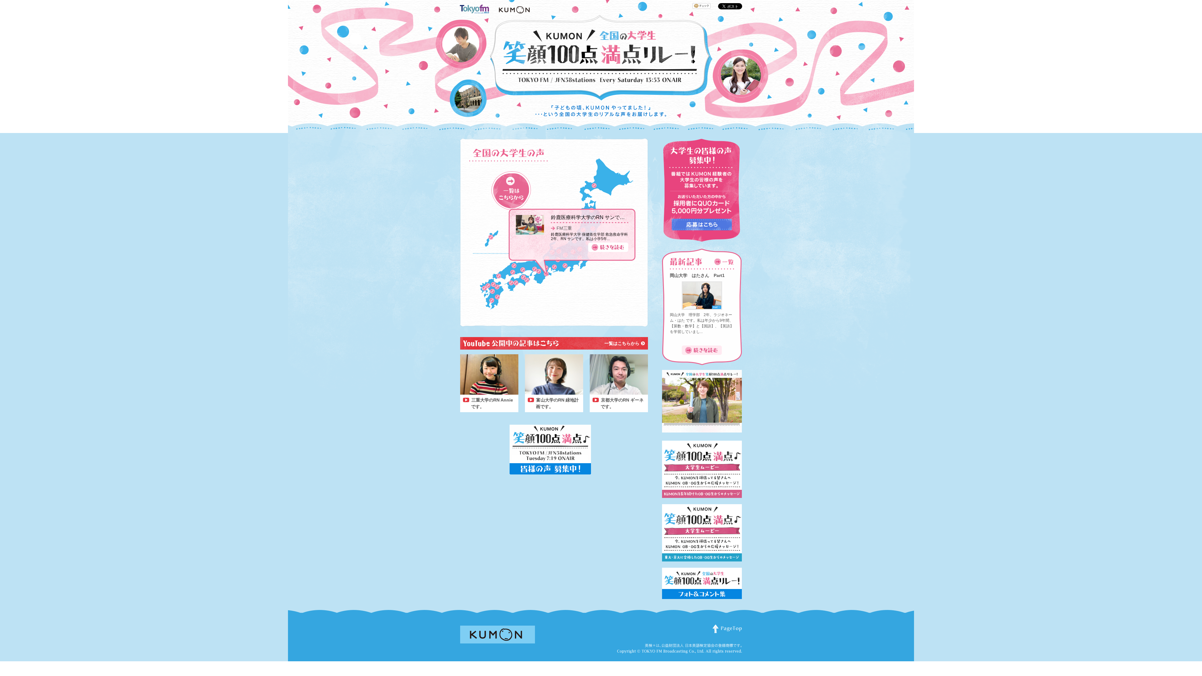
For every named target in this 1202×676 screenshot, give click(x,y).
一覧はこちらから (622, 343)
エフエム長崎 (484, 288)
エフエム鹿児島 (563, 287)
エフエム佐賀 (488, 285)
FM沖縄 (490, 237)
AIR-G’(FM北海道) (594, 185)
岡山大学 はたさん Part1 (697, 275)
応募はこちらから (702, 224)
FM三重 (564, 234)
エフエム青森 (591, 210)
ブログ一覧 (511, 191)
